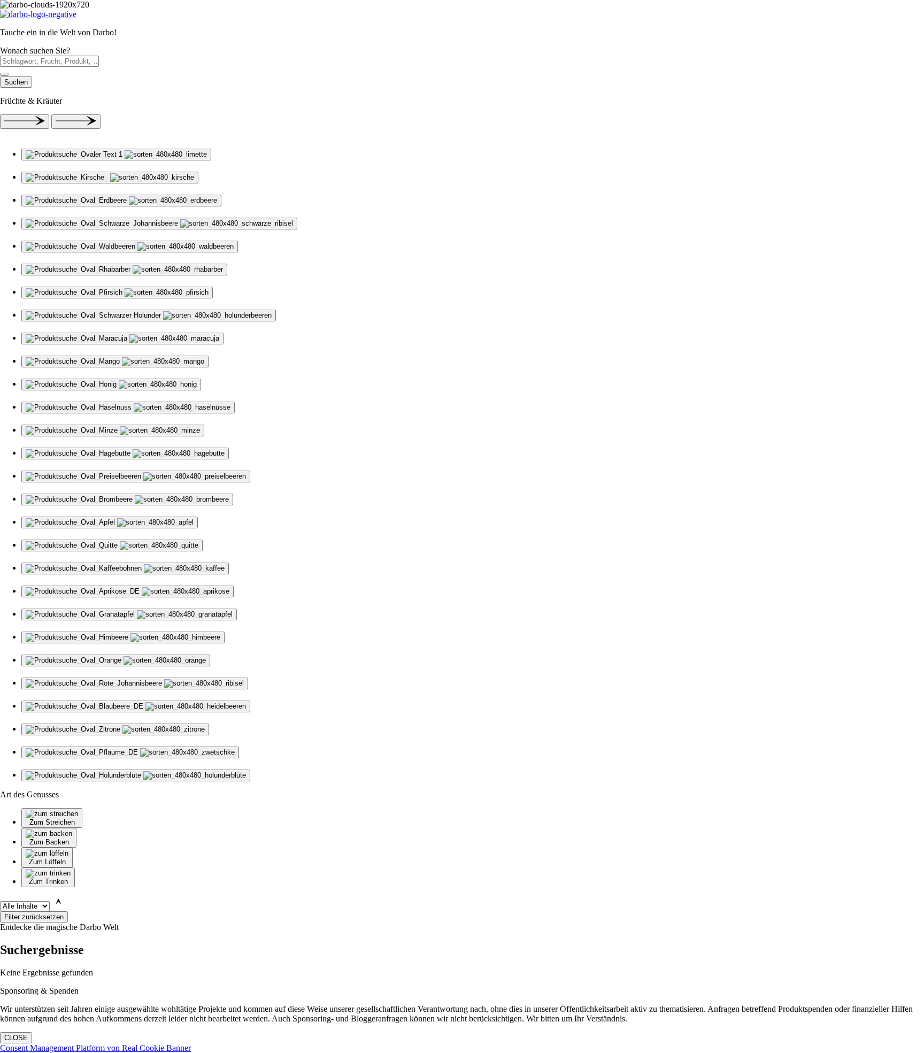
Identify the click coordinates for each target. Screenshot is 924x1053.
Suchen (16, 82)
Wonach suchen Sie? (35, 50)
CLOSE (16, 1038)
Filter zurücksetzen (34, 917)
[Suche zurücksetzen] (4, 74)
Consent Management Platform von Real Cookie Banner (95, 1047)
